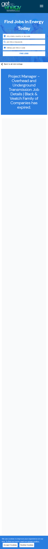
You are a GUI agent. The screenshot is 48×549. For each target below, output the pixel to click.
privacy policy (33, 541)
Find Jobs (24, 53)
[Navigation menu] (41, 6)
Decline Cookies (26, 545)
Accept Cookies (10, 545)
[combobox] (24, 36)
